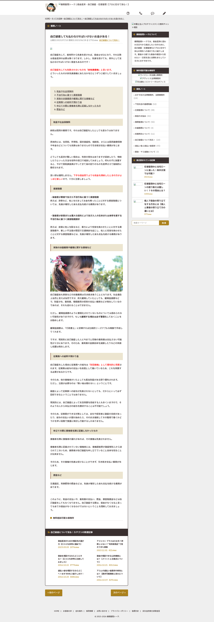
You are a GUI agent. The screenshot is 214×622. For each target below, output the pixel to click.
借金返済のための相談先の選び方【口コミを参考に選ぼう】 (71, 543)
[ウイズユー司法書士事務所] (150, 75)
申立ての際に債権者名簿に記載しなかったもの (79, 105)
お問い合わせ (102, 611)
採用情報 (89, 611)
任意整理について (142, 110)
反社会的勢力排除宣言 (151, 611)
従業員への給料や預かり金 (69, 102)
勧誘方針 (135, 611)
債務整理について (142, 122)
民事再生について (142, 134)
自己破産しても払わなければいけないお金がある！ (104, 18)
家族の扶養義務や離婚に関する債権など (75, 98)
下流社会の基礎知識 (143, 104)
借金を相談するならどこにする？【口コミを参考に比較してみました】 (71, 559)
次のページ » (119, 592)
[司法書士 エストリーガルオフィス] (150, 82)
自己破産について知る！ (73, 18)
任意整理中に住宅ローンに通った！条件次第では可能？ (154, 170)
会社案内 (78, 611)
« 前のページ (54, 592)
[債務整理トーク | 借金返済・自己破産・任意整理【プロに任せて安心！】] (87, 4)
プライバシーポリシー (119, 611)
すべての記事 (57, 18)
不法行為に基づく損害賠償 (69, 95)
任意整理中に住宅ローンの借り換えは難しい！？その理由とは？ (154, 187)
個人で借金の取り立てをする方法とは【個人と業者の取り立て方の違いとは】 (154, 206)
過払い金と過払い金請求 (145, 146)
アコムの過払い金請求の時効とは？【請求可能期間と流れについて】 (110, 573)
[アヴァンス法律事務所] (150, 78)
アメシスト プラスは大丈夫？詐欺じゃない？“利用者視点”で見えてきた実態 (110, 544)
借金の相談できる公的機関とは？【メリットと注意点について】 (110, 559)
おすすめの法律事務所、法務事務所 (150, 95)
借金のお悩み (140, 116)
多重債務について (142, 128)
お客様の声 (67, 611)
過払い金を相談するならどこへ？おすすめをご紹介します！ (71, 572)
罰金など (61, 109)
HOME (47, 18)
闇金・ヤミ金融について (145, 152)
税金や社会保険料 (65, 91)
